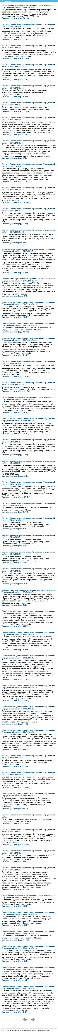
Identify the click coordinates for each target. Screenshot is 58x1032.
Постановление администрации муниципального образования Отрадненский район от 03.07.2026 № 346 (28, 339)
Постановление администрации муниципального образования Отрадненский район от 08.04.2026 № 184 (28, 932)
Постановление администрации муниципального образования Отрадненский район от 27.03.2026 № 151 (28, 987)
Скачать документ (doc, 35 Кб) (15, 605)
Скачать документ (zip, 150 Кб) (15, 18)
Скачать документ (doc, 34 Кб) (15, 243)
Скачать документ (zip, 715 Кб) (15, 111)
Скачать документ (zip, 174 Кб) (15, 940)
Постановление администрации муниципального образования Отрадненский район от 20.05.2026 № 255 (28, 708)
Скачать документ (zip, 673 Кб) (15, 58)
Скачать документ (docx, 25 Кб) (15, 584)
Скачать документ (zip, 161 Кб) (15, 889)
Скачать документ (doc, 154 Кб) (15, 906)
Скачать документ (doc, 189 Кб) (15, 317)
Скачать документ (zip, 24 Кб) (15, 224)
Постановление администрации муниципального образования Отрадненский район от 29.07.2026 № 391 (28, 250)
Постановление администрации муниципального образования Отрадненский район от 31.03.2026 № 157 (28, 968)
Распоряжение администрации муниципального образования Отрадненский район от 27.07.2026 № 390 (28, 280)
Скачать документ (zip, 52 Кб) (15, 766)
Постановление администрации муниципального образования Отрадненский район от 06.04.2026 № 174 (28, 947)
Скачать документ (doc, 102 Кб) (15, 412)
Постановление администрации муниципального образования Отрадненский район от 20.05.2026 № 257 (28, 657)
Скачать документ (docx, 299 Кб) (16, 787)
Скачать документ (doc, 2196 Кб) (16, 823)
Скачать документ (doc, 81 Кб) (15, 1012)
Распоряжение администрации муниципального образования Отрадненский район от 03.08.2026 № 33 (28, 6)
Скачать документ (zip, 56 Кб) (15, 97)
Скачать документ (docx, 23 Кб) (15, 701)
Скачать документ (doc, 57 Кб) (15, 158)
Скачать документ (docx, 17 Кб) (15, 39)
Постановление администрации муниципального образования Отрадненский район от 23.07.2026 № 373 (28, 303)
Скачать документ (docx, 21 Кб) (15, 679)
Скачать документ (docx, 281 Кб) (16, 376)
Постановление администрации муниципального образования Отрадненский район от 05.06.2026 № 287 (28, 420)
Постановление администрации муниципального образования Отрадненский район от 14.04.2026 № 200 (28, 913)
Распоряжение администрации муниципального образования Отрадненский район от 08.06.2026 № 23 (28, 398)
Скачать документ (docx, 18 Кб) (15, 80)
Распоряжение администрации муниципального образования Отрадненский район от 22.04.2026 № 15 (28, 896)
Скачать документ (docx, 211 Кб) (16, 391)
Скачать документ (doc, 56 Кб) (15, 862)
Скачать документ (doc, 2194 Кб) (16, 512)
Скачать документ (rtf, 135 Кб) (15, 809)
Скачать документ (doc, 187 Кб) (15, 434)
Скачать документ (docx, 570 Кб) (16, 497)
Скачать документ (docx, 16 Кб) (15, 476)
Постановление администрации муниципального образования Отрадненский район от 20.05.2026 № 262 (28, 612)
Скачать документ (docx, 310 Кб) (16, 203)
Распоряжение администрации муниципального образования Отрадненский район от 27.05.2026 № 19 (28, 591)
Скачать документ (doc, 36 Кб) (15, 529)
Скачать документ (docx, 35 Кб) (15, 135)
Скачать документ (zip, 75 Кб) (15, 273)
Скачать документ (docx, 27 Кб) (15, 181)
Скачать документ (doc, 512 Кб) (15, 355)
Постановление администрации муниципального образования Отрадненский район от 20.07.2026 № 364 (28, 324)
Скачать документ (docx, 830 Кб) (16, 845)
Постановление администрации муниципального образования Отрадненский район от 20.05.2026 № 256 (28, 687)
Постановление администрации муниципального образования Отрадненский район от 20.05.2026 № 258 (28, 633)
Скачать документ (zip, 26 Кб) (15, 650)
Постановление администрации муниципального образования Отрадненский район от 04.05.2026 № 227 (28, 795)
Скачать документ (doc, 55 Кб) (15, 749)
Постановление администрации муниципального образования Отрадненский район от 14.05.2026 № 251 (28, 731)
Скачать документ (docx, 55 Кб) (15, 961)
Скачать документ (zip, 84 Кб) (15, 724)
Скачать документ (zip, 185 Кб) (15, 332)
